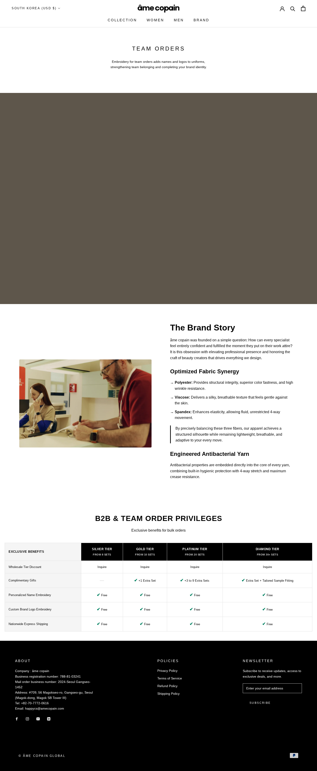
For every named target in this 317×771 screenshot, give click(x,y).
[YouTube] (38, 718)
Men (179, 20)
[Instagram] (27, 718)
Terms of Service (169, 678)
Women (155, 20)
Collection (122, 20)
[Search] (292, 8)
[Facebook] (16, 718)
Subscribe (260, 702)
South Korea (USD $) (34, 8)
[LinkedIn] (48, 718)
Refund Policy (167, 686)
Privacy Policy (167, 671)
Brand (201, 20)
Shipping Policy (168, 693)
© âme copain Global (42, 756)
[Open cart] (303, 8)
